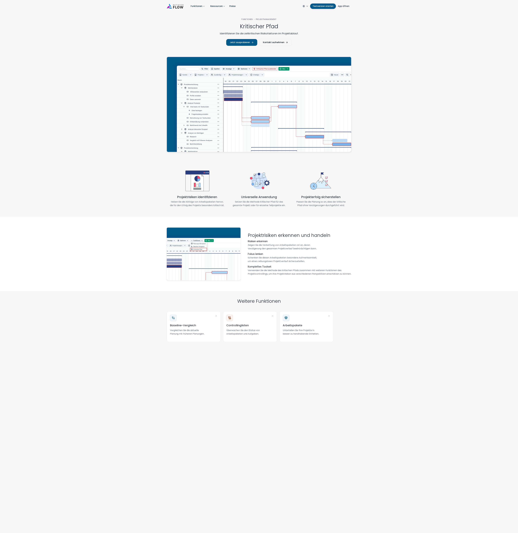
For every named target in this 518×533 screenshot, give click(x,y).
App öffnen (343, 6)
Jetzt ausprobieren (240, 42)
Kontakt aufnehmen (273, 42)
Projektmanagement (266, 19)
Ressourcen (216, 6)
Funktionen (196, 6)
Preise (232, 6)
